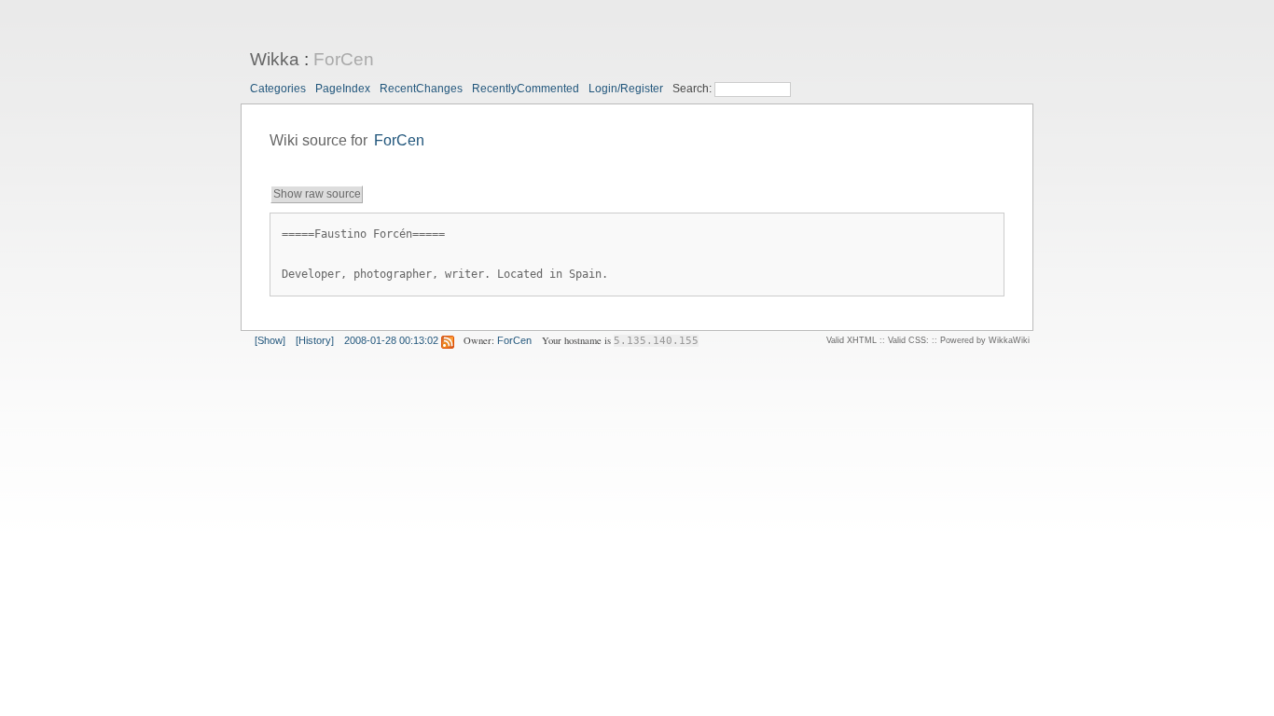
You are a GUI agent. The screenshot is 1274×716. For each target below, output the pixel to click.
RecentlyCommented (525, 88)
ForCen (343, 59)
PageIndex (342, 88)
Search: (693, 88)
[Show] (270, 340)
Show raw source (317, 193)
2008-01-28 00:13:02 (391, 340)
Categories (278, 88)
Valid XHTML (851, 340)
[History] (315, 340)
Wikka (274, 59)
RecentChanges (421, 88)
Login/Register (626, 88)
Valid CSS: (908, 340)
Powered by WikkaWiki (985, 340)
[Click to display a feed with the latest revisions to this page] (447, 340)
